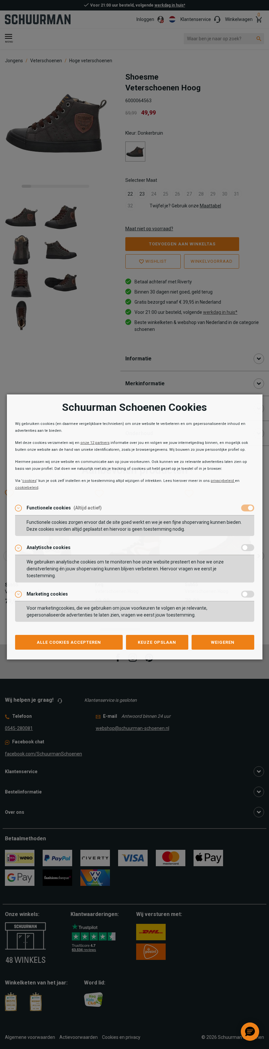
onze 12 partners (95, 443)
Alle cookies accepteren (69, 642)
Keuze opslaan (157, 642)
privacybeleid (223, 481)
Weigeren (223, 642)
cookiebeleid (26, 488)
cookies (29, 481)
